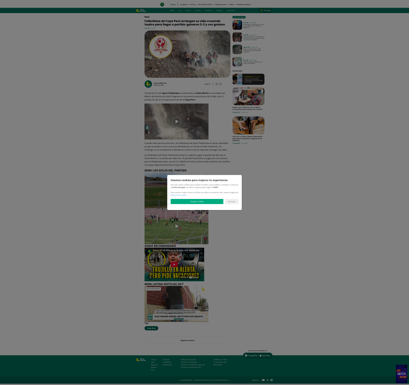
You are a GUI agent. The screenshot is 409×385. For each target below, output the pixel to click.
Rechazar (231, 201)
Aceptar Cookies (197, 201)
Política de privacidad (178, 195)
